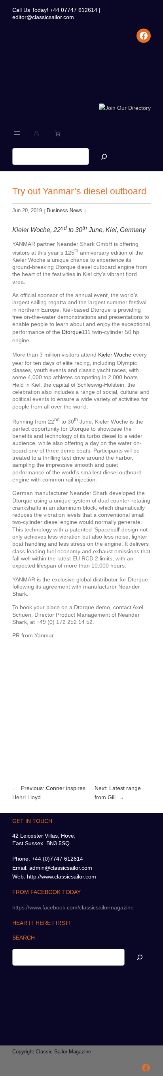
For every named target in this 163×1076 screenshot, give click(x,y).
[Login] (36, 133)
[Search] (104, 156)
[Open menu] (17, 133)
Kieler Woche (114, 354)
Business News (64, 210)
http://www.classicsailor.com (61, 876)
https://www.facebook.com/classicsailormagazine (73, 907)
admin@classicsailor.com (60, 868)
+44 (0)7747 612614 (57, 858)
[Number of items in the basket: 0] (57, 133)
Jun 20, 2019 (27, 210)
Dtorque (72, 332)
